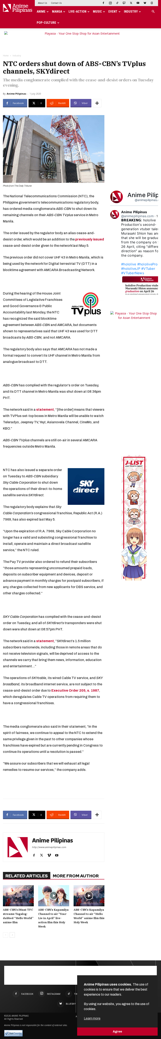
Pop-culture (46, 23)
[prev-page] (5, 935)
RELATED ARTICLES (26, 876)
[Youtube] (138, 3)
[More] (97, 103)
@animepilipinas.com (137, 216)
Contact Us (56, 2)
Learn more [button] (92, 1018)
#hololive (128, 264)
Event (112, 11)
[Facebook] (103, 3)
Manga (57, 11)
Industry (131, 11)
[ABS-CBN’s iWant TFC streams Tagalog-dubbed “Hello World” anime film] (18, 895)
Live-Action (77, 11)
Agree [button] (117, 1031)
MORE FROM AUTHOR (76, 876)
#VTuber (148, 268)
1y (158, 216)
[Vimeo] (50, 855)
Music (97, 11)
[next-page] (12, 935)
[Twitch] (124, 3)
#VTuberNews (132, 273)
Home (6, 55)
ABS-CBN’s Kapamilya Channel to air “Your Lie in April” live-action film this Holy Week (53, 918)
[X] (131, 3)
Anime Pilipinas (16, 93)
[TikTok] (117, 3)
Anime (41, 11)
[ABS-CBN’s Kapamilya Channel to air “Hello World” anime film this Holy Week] (89, 895)
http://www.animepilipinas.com (49, 847)
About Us (42, 2)
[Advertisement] (54, 784)
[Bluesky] (145, 3)
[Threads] (152, 3)
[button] (153, 12)
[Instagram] (110, 3)
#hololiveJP (130, 268)
